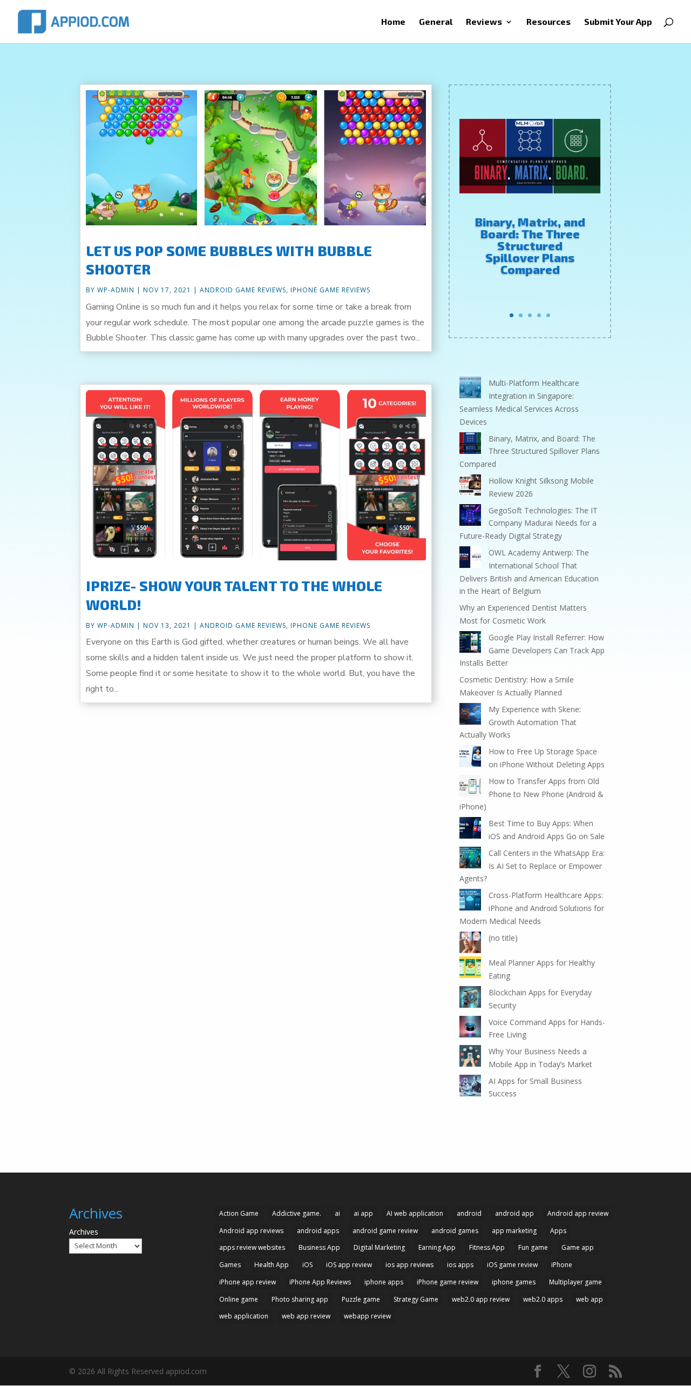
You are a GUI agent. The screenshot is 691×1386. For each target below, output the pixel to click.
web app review (306, 1316)
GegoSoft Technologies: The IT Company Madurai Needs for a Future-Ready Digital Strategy (528, 523)
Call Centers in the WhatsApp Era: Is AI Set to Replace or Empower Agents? (532, 866)
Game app (577, 1247)
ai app (363, 1213)
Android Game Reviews (243, 289)
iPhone (561, 1264)
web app (589, 1299)
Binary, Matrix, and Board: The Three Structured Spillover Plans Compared (530, 245)
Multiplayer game (575, 1282)
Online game (238, 1299)
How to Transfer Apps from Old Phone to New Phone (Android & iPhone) (531, 794)
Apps (558, 1230)
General (435, 22)
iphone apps (383, 1282)
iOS (307, 1264)
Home (393, 22)
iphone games (514, 1282)
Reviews (484, 22)
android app (514, 1213)
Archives (83, 1232)
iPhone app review (247, 1282)
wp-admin (115, 289)
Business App (319, 1247)
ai (337, 1213)
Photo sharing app (300, 1299)
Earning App (437, 1247)
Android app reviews (251, 1230)
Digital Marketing (379, 1247)
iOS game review (512, 1264)
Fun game (533, 1247)
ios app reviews (409, 1264)
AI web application (415, 1213)
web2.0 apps (543, 1299)
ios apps (460, 1264)
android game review (385, 1230)
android (469, 1213)
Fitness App (487, 1247)
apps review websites (252, 1247)
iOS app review (349, 1264)
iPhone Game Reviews (330, 289)
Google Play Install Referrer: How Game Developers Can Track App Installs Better (532, 650)
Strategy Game (416, 1299)
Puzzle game (361, 1299)
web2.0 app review (481, 1299)
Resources (548, 22)
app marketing (514, 1230)
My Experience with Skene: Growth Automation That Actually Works (520, 722)
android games (454, 1230)
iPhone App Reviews (320, 1282)
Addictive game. (296, 1213)
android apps (318, 1230)
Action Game (239, 1213)
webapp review (367, 1316)
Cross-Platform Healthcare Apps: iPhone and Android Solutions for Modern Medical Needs (531, 908)
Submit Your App (618, 22)
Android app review (577, 1213)
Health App (271, 1264)
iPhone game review (447, 1282)
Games (230, 1264)
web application (243, 1316)
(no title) (503, 938)
